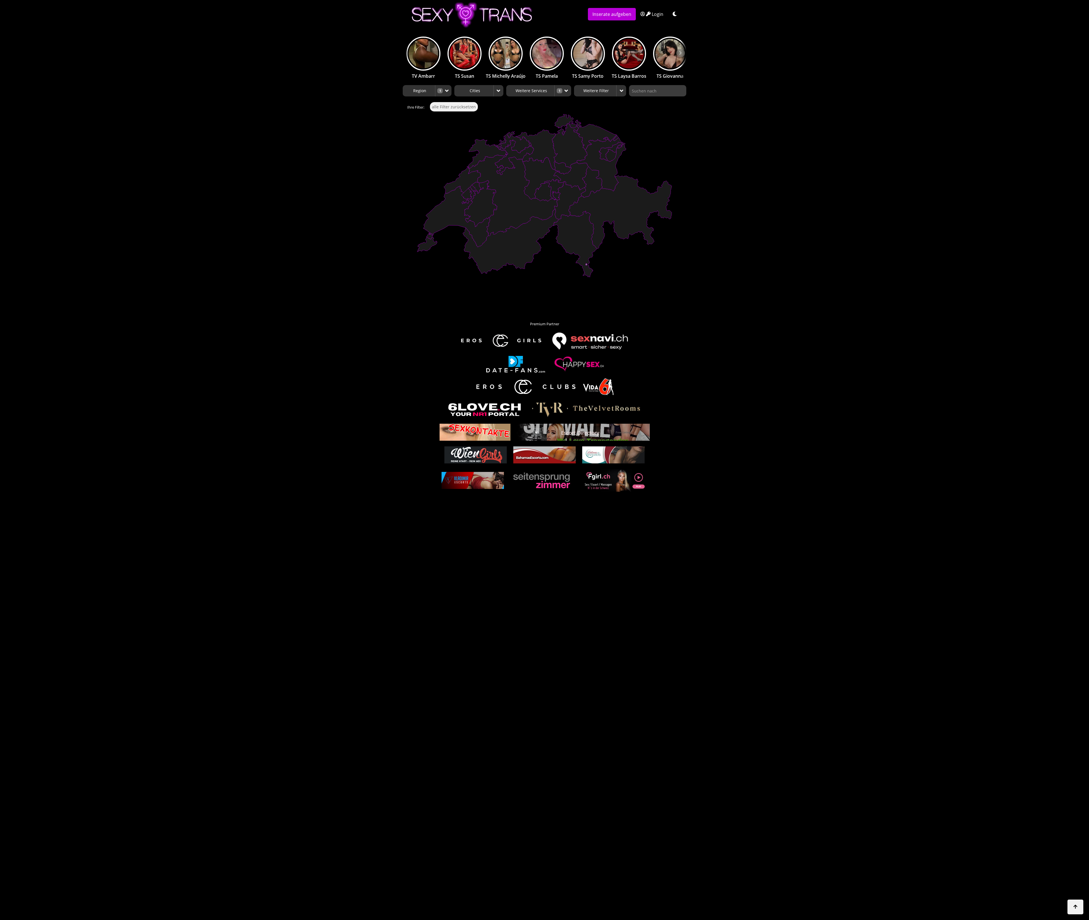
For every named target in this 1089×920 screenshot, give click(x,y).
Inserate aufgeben (611, 14)
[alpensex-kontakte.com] (475, 432)
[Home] (493, 15)
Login (657, 14)
